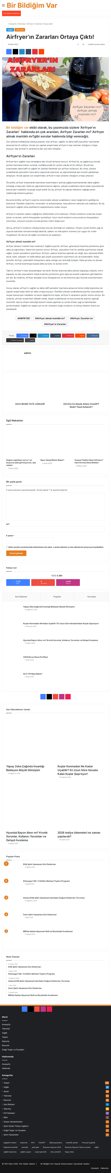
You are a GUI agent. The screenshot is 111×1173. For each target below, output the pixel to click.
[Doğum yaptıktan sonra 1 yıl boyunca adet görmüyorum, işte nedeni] (21, 442)
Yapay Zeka (69, 1152)
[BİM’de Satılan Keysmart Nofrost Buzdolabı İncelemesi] (13, 937)
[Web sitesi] (25, 357)
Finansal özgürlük (88, 1143)
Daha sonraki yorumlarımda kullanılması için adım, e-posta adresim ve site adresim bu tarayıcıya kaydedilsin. (56, 547)
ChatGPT (41, 1143)
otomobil (25, 1147)
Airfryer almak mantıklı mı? (51, 318)
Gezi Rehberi (9, 1104)
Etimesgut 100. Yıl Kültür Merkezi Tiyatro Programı (46, 881)
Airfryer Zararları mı (82, 318)
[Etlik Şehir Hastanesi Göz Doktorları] (13, 870)
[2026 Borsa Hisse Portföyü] (13, 663)
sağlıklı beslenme (10, 1152)
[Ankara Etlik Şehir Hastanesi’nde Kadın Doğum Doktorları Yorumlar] (13, 903)
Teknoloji (21, 24)
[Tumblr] (28, 51)
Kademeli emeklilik (11, 1147)
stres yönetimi (55, 1152)
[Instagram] (32, 357)
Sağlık (10, 30)
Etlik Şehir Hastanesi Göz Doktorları (39, 864)
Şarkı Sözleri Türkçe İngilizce (16, 1126)
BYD (33, 1143)
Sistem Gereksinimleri (13, 1122)
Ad (8, 524)
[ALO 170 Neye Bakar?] (13, 679)
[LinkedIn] (22, 51)
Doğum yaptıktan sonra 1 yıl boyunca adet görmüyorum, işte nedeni (21, 462)
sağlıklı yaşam (25, 1152)
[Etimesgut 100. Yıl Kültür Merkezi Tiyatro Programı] (13, 887)
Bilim (6, 1117)
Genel (6, 1091)
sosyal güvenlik (41, 1152)
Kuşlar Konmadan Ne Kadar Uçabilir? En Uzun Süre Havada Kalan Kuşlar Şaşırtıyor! (61, 623)
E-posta (10, 535)
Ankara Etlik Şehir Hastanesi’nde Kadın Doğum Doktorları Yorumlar (54, 898)
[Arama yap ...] (107, 6)
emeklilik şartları (72, 1143)
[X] (15, 51)
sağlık (96, 1147)
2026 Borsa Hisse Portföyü (35, 657)
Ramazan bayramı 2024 (52, 1147)
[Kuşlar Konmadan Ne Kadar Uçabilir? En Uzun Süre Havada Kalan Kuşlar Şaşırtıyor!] (13, 629)
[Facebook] (9, 51)
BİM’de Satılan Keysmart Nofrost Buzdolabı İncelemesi (48, 931)
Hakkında (6, 1068)
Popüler (57, 596)
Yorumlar (91, 596)
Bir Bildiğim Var (47, 1164)
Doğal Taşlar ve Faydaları (13, 1050)
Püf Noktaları (9, 1113)
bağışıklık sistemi (10, 1143)
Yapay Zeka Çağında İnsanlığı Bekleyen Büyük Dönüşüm (49, 607)
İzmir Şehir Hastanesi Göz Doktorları (40, 914)
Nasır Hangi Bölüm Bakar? (52, 460)
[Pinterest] (35, 51)
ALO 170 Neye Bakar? (33, 674)
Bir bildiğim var (17, 127)
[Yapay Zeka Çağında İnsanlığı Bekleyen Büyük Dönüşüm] (13, 612)
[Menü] (3, 6)
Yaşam (5, 1037)
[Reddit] (41, 51)
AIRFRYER (24, 318)
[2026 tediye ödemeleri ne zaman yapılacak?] (81, 805)
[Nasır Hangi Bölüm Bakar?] (55, 442)
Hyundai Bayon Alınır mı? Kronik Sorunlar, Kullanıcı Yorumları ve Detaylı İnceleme (60, 640)
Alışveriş (5, 1041)
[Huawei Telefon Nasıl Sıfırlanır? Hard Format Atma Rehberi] (90, 442)
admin (27, 353)
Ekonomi (5, 1045)
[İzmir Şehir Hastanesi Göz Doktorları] (13, 920)
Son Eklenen (21, 596)
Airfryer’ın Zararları (56, 324)
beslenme (23, 1143)
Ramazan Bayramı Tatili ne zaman (78, 1147)
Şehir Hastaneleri (11, 1135)
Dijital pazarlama (55, 1143)
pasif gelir (35, 1147)
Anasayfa (12, 24)
